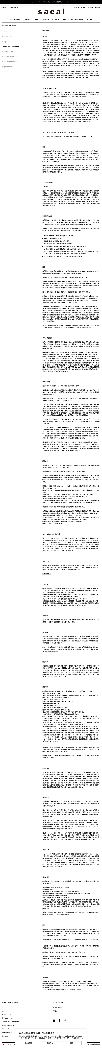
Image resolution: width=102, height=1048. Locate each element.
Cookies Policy (8, 57)
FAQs (4, 42)
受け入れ (50, 1043)
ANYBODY (47, 20)
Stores (4, 1007)
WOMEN (28, 20)
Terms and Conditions (10, 47)
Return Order (58, 1007)
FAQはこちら (46, 574)
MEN (37, 20)
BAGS (57, 20)
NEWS (89, 20)
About (4, 32)
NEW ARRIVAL (15, 20)
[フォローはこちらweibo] (65, 1020)
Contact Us (6, 36)
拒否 (71, 1043)
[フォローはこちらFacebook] (59, 1020)
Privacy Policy (7, 51)
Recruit (5, 1036)
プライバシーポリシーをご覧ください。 (70, 1038)
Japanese (13, 7)
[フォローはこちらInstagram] (54, 1020)
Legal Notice (7, 67)
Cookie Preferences (9, 61)
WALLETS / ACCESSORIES (73, 20)
